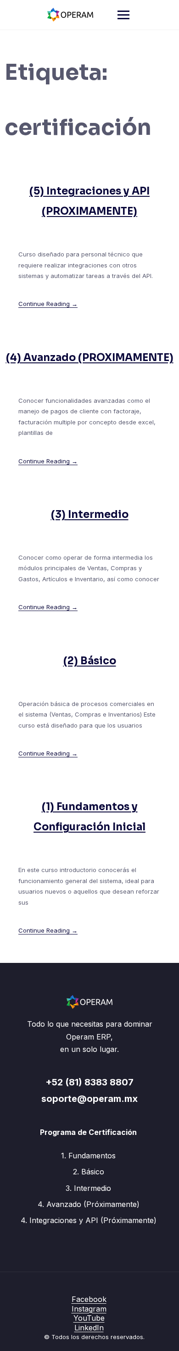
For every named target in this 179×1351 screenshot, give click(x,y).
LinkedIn (89, 1327)
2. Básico (88, 1171)
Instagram (89, 1308)
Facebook (89, 1299)
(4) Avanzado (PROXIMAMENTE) (89, 357)
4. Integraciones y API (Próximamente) (89, 1220)
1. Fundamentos (88, 1155)
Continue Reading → (48, 303)
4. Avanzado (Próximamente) (89, 1204)
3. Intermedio (88, 1188)
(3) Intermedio (90, 514)
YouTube (89, 1318)
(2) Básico (89, 661)
